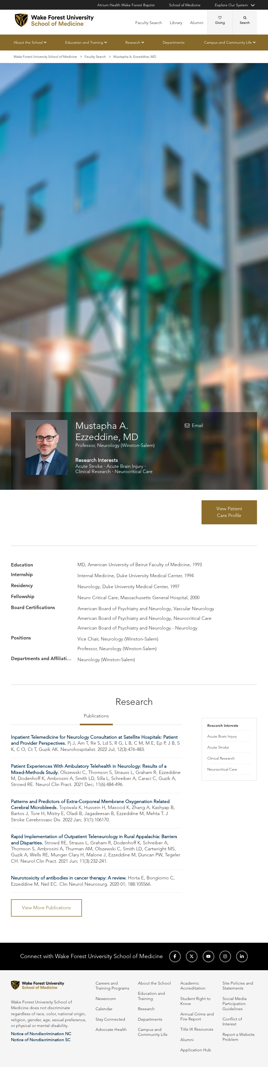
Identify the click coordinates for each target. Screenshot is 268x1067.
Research (132, 42)
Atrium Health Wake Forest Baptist (126, 5)
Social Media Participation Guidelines (234, 1003)
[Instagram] (225, 956)
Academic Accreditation (192, 986)
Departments (174, 42)
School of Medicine (184, 5)
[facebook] (175, 956)
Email (197, 425)
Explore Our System (231, 5)
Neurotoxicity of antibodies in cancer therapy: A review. (69, 878)
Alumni (196, 22)
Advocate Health (111, 1029)
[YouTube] (208, 956)
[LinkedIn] (242, 956)
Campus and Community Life (228, 42)
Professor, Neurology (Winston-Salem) (115, 445)
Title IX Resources (196, 1029)
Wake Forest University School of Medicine (45, 57)
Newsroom (106, 998)
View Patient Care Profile (229, 512)
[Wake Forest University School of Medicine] (54, 20)
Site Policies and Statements (237, 986)
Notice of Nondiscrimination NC (41, 1033)
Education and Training (84, 42)
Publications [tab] (96, 716)
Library (176, 22)
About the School (28, 42)
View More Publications (46, 908)
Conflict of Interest (232, 1021)
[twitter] (192, 956)
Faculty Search (148, 22)
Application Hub (195, 1049)
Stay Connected (110, 1019)
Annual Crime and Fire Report (197, 1016)
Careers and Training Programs (112, 986)
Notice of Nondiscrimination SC (40, 1039)
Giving (220, 23)
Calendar (104, 1008)
